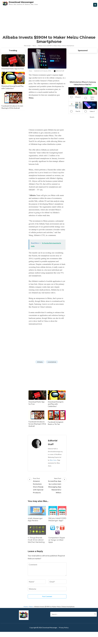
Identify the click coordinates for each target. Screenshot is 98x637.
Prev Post (38, 485)
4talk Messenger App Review (35, 519)
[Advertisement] (49, 20)
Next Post (54, 485)
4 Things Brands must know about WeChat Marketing (36, 540)
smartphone (52, 362)
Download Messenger (21, 2)
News (30, 71)
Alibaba (40, 362)
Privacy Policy (64, 627)
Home (26, 606)
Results (92, 117)
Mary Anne (53, 460)
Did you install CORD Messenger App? (57, 519)
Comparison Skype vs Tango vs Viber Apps (56, 540)
